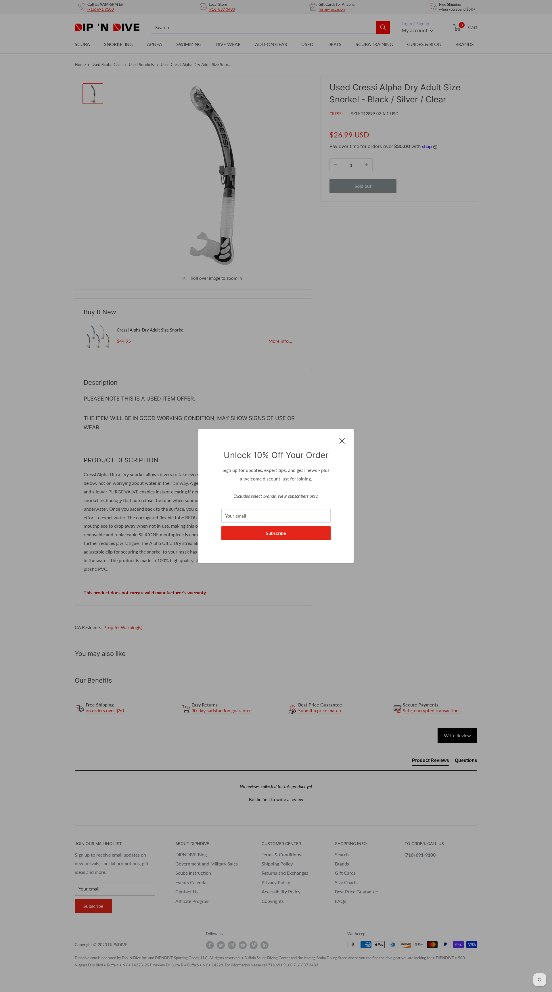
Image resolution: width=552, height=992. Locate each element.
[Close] (342, 440)
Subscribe (276, 533)
